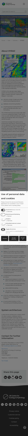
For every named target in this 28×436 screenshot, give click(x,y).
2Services (9, 211)
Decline (5, 238)
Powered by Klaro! (22, 242)
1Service (8, 216)
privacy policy (16, 205)
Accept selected (13, 238)
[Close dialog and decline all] (27, 192)
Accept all (23, 238)
